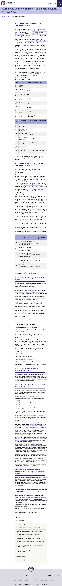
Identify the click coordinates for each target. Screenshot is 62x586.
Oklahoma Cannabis (6, 16)
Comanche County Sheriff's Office (29, 497)
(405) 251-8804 (52, 3)
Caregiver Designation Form (21, 440)
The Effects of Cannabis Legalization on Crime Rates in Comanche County (29, 550)
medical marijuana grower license (32, 50)
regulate (31, 35)
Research (27, 580)
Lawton (17, 560)
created (25, 35)
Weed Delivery (49, 575)
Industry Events (29, 575)
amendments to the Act (37, 77)
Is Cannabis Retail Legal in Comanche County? (27, 534)
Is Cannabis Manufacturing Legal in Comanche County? (29, 531)
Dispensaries (39, 575)
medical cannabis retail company (24, 289)
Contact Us (44, 580)
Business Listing (18, 580)
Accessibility (45, 584)
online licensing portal (31, 445)
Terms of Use (17, 584)
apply (42, 390)
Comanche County (30, 29)
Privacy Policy (53, 580)
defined (32, 342)
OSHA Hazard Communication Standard (35, 189)
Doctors (58, 575)
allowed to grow (29, 40)
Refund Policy (27, 584)
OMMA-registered (25, 427)
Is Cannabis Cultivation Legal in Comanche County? (28, 527)
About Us (35, 580)
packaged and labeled (20, 61)
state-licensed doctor (35, 427)
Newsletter (8, 580)
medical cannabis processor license (33, 185)
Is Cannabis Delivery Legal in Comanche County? (28, 538)
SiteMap (36, 584)
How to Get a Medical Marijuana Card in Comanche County (30, 541)
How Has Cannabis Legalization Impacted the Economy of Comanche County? (30, 545)
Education (19, 575)
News (3, 575)
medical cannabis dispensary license (32, 290)
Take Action (11, 575)
